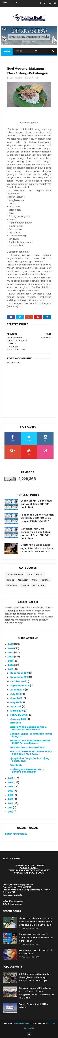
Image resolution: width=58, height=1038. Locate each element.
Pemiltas (45, 580)
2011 (10, 807)
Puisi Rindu (16, 765)
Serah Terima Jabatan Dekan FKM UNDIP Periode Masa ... (30, 742)
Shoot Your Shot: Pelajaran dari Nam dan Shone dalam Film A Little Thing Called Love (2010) (36, 921)
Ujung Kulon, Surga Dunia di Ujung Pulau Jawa (29, 759)
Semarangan (39, 585)
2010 (11, 811)
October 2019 (18, 681)
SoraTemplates (21, 1023)
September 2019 (20, 685)
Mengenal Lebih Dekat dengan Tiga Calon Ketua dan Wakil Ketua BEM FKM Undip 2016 (35, 533)
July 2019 (15, 694)
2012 (10, 803)
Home (7, 51)
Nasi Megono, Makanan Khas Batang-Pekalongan (27, 770)
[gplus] (49, 3)
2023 (11, 652)
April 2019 (16, 706)
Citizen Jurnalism (14, 574)
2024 (11, 648)
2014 (11, 795)
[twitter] (45, 3)
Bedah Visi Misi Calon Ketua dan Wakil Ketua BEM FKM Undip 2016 (36, 504)
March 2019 (17, 710)
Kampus (10, 580)
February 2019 (18, 714)
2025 (11, 644)
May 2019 (15, 702)
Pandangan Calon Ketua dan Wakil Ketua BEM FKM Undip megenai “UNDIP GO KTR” (37, 518)
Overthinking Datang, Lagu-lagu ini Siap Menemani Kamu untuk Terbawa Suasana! (37, 548)
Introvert (15, 722)
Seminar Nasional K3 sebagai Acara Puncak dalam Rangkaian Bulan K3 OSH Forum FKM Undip (36, 993)
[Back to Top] (29, 1034)
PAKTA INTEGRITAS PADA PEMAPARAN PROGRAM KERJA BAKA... (31, 753)
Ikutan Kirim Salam (15, 833)
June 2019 (16, 698)
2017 (10, 782)
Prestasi (25, 585)
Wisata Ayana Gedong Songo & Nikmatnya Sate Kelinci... (28, 728)
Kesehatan (23, 580)
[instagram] (55, 3)
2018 (10, 778)
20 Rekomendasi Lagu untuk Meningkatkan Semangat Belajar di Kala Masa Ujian (35, 977)
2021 (10, 660)
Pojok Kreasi (11, 585)
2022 (11, 656)
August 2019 (17, 689)
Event (29, 574)
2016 (10, 786)
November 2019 (19, 677)
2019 (10, 669)
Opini (34, 580)
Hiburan (39, 574)
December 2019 (19, 672)
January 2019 (18, 719)
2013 (10, 799)
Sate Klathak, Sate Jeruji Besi (27, 747)
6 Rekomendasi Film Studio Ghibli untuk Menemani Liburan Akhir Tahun (36, 937)
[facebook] (40, 3)
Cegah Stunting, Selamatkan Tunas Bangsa (31, 735)
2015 (10, 790)
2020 (11, 665)
